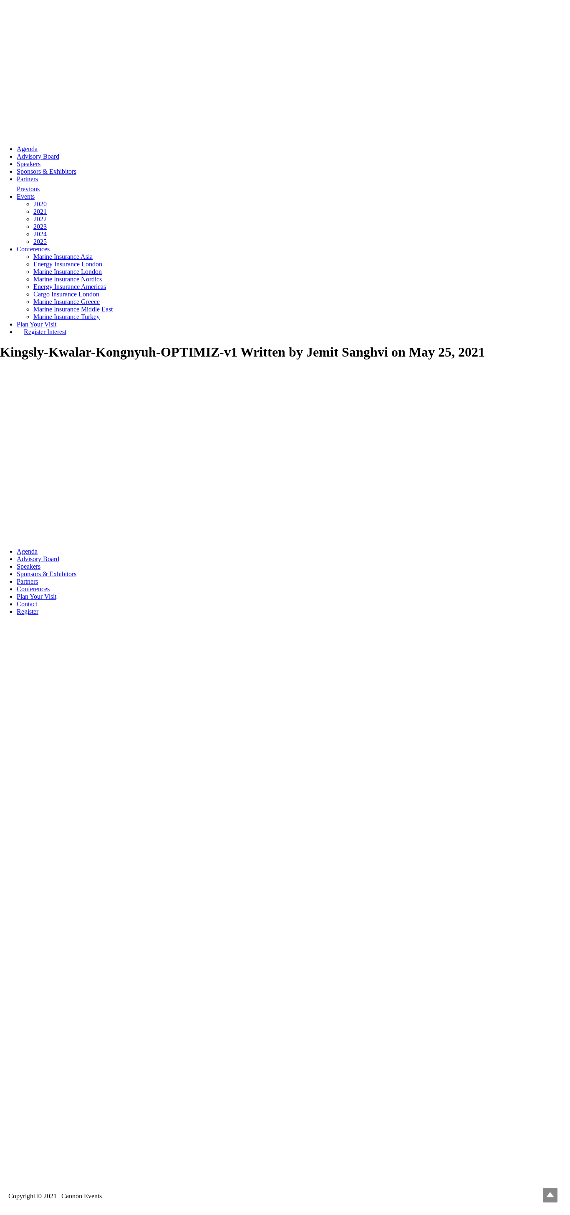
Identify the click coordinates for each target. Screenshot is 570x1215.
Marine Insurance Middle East (73, 309)
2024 (40, 234)
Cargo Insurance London (66, 294)
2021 (40, 211)
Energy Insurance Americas (69, 286)
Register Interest (45, 331)
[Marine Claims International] (285, 1181)
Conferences (33, 249)
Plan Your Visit (36, 324)
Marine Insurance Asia (63, 256)
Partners (27, 178)
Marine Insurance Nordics (67, 279)
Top (550, 1195)
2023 (40, 226)
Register (27, 611)
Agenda (27, 148)
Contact (27, 604)
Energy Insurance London (67, 264)
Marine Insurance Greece (66, 301)
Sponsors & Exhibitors (46, 171)
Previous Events (28, 191)
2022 (40, 219)
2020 (40, 204)
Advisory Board (38, 156)
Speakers (28, 163)
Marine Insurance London (67, 271)
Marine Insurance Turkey (66, 316)
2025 (40, 241)
